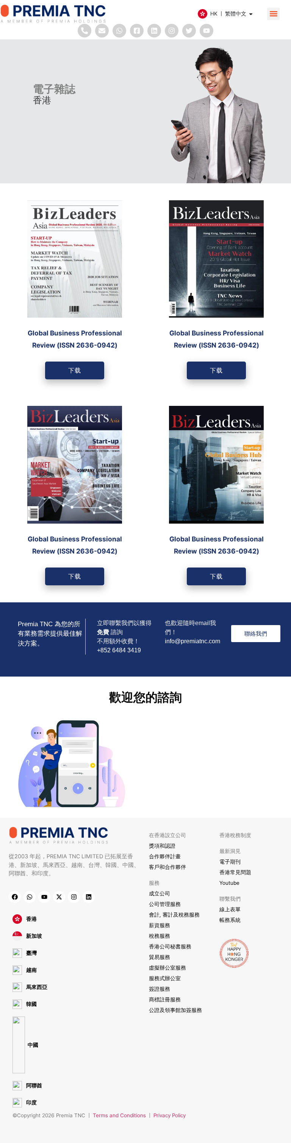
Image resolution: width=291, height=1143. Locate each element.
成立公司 (159, 893)
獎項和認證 (162, 846)
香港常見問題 (235, 872)
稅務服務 (159, 936)
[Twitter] (189, 30)
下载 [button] (74, 370)
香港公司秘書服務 (170, 946)
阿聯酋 (34, 1085)
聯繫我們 (230, 899)
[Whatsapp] (119, 30)
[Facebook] (15, 897)
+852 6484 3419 (119, 650)
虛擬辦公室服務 (167, 968)
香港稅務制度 (235, 835)
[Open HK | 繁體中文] (250, 14)
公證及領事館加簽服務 (175, 1010)
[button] (273, 14)
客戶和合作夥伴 (167, 867)
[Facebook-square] (137, 30)
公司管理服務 (165, 904)
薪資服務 (159, 925)
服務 (154, 883)
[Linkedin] (154, 30)
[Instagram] (171, 30)
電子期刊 (230, 862)
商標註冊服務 (165, 999)
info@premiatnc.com (192, 641)
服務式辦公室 (165, 978)
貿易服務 (159, 957)
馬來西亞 (36, 987)
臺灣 (31, 953)
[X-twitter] (59, 897)
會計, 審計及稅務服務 (174, 915)
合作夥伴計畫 (165, 856)
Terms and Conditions (119, 1115)
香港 (31, 919)
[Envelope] (102, 30)
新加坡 (34, 936)
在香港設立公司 (167, 835)
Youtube (229, 883)
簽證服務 (159, 989)
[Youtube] (206, 30)
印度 (31, 1102)
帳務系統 (230, 920)
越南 (31, 970)
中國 (33, 1045)
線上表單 (230, 909)
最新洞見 (230, 851)
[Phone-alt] (84, 30)
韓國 (31, 1004)
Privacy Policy (169, 1115)
